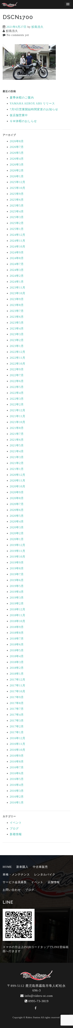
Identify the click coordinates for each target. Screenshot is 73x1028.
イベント (16, 822)
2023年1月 (17, 345)
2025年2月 (17, 223)
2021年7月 (17, 433)
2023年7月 (17, 310)
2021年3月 (17, 457)
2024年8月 (17, 258)
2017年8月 (17, 703)
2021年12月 (17, 410)
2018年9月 (17, 626)
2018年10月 (17, 621)
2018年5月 (17, 650)
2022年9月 (17, 369)
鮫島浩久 (38, 26)
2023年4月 (17, 328)
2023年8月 (17, 304)
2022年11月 (17, 357)
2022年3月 (17, 398)
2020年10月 (17, 486)
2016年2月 (17, 796)
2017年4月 (17, 714)
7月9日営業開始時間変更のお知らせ (34, 109)
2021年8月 (17, 427)
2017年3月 (17, 720)
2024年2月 (17, 275)
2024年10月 (17, 246)
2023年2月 (17, 340)
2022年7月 (17, 375)
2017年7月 (17, 708)
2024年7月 (17, 264)
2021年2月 (17, 463)
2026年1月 (17, 176)
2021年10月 (17, 422)
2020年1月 (17, 539)
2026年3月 (17, 164)
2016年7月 (17, 767)
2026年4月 (17, 158)
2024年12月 (17, 234)
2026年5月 (17, 152)
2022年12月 (17, 351)
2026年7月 (17, 146)
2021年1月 (17, 468)
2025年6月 (17, 199)
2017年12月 (17, 679)
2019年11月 (17, 550)
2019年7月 (17, 574)
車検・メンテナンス (16, 874)
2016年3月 (17, 790)
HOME (7, 866)
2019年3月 (17, 597)
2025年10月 (17, 187)
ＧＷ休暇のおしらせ (23, 121)
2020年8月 (17, 498)
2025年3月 (17, 217)
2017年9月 (17, 697)
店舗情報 (54, 882)
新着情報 (16, 834)
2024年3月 (17, 269)
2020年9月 (17, 492)
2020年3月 (17, 527)
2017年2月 (17, 726)
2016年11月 (17, 743)
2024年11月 (17, 240)
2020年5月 (17, 515)
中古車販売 (40, 866)
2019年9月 (17, 562)
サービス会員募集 (15, 882)
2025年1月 (17, 228)
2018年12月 (17, 609)
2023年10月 (17, 293)
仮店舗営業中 (19, 115)
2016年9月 (17, 755)
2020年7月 (17, 504)
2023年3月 (17, 334)
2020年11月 (17, 480)
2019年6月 (17, 580)
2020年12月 (17, 474)
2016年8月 (17, 761)
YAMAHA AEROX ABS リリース (32, 103)
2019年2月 (17, 603)
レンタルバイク (44, 874)
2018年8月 (17, 632)
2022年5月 (17, 386)
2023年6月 (17, 316)
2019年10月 (17, 556)
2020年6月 (17, 509)
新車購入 (22, 866)
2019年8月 (17, 568)
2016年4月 (17, 784)
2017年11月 (17, 685)
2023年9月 (17, 299)
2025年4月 (17, 211)
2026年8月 (17, 141)
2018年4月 (17, 656)
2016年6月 (17, 773)
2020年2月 (17, 533)
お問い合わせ (12, 889)
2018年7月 (17, 638)
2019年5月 (17, 586)
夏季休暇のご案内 (22, 97)
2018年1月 (17, 673)
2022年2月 (17, 404)
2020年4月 (17, 521)
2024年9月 (17, 252)
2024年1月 (17, 281)
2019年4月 (17, 591)
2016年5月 (17, 778)
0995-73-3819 (38, 1001)
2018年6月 (17, 644)
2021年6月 (17, 439)
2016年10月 (17, 749)
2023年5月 (17, 322)
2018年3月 (17, 662)
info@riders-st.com (39, 996)
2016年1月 (17, 802)
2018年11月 (17, 615)
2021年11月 (17, 416)
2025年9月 (17, 193)
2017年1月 (17, 732)
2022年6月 (17, 381)
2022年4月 (17, 392)
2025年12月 (17, 182)
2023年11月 (17, 287)
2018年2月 (17, 667)
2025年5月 (17, 205)
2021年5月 (17, 445)
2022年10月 (17, 363)
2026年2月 (17, 170)
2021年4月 (17, 451)
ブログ (14, 828)
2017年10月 (17, 691)
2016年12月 (17, 738)
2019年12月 (17, 545)
